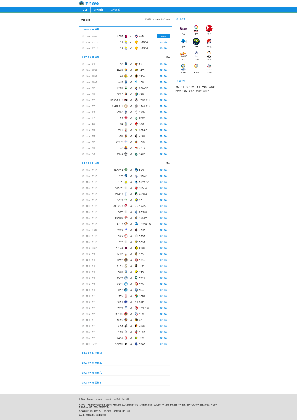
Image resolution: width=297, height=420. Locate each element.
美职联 (94, 36)
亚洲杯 (199, 91)
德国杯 (94, 248)
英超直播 (90, 399)
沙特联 (94, 230)
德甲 (188, 87)
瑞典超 (94, 70)
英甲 (93, 254)
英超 (93, 124)
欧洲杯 (191, 91)
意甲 (93, 64)
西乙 (93, 88)
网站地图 (102, 415)
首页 (84, 9)
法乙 (93, 118)
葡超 (93, 130)
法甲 (198, 87)
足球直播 (98, 9)
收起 (168, 57)
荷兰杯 (94, 170)
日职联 (178, 91)
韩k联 (184, 91)
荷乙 (93, 100)
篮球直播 (115, 9)
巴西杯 (94, 344)
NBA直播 (99, 399)
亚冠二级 (95, 42)
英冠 (93, 296)
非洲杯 (206, 91)
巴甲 (93, 154)
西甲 (93, 94)
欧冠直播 (108, 399)
